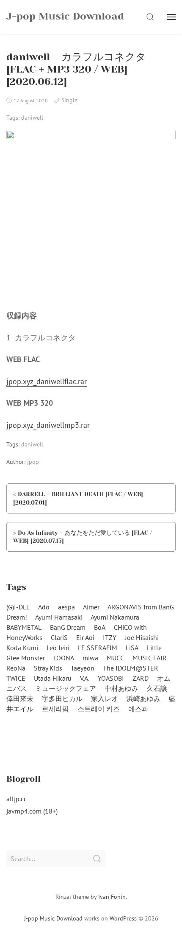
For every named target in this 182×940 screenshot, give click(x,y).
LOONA (63, 658)
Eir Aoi (85, 637)
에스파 (138, 708)
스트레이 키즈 (98, 708)
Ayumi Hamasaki (59, 617)
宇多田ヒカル (62, 698)
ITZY (109, 637)
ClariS (59, 637)
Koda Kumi (22, 647)
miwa (90, 658)
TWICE (15, 678)
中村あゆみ (121, 688)
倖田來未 (19, 698)
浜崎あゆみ (143, 698)
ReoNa (15, 668)
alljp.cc (16, 798)
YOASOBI (111, 678)
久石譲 (157, 688)
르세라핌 (55, 708)
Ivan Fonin (112, 897)
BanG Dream (67, 627)
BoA (99, 627)
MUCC (115, 658)
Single (69, 100)
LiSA (132, 647)
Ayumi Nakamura (115, 617)
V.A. (84, 678)
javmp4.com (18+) (32, 811)
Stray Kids (48, 668)
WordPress (123, 918)
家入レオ (104, 698)
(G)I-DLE (18, 607)
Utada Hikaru (53, 678)
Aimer (91, 607)
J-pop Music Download (53, 918)
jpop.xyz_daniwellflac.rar (46, 381)
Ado (44, 607)
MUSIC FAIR (149, 658)
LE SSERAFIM (97, 647)
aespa (66, 607)
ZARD (140, 678)
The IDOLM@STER (130, 668)
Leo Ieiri (58, 647)
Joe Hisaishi (142, 637)
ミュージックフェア (65, 688)
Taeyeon (82, 668)
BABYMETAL (23, 627)
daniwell (32, 117)
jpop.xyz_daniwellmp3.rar (48, 425)
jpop (33, 462)
